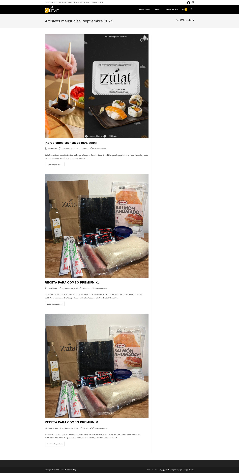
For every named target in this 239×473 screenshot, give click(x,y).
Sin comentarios (99, 149)
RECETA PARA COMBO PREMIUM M (71, 422)
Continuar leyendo (56, 164)
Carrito (167, 470)
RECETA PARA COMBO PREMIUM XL (72, 282)
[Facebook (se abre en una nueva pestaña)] (188, 2)
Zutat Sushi (52, 149)
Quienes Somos (152, 470)
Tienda (162, 470)
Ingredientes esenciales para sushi (71, 142)
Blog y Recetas (189, 470)
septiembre (190, 20)
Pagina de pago (176, 470)
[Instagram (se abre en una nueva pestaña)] (192, 2)
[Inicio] (177, 20)
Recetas (86, 288)
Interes (85, 149)
